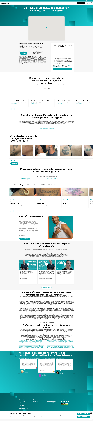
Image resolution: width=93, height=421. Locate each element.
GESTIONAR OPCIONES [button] (83, 413)
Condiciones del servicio (60, 66)
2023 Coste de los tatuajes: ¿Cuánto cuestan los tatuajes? (57, 341)
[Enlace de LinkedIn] (69, 402)
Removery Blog (22, 401)
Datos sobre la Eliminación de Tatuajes (52, 403)
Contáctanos (35, 401)
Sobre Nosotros (49, 399)
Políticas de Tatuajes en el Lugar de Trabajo (24, 403)
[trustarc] (90, 420)
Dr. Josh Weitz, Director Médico (24, 178)
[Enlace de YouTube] (67, 402)
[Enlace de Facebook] (61, 402)
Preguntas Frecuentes (23, 399)
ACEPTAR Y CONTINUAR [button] (83, 417)
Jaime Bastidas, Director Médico (52, 178)
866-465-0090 (83, 0)
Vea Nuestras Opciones (24, 238)
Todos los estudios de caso (51, 401)
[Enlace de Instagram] (63, 402)
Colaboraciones (22, 405)
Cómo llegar (21, 48)
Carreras (34, 399)
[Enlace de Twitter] (65, 402)
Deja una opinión (46, 390)
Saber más (22, 281)
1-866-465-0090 (22, 51)
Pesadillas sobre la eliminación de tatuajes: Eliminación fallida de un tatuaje (61, 347)
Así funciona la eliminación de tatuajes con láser (27, 340)
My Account (89, 3)
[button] (91, 412)
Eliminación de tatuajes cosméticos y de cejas (46, 128)
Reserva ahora (23, 53)
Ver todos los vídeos (46, 287)
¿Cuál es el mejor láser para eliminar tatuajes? (31, 346)
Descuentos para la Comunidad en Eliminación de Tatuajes (24, 408)
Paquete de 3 (46, 125)
